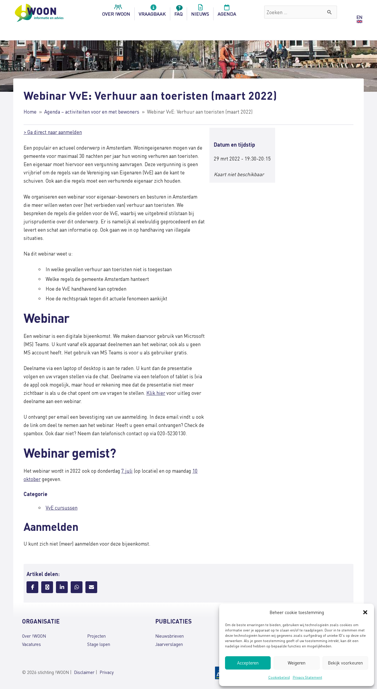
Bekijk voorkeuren (345, 663)
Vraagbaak (152, 14)
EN (359, 17)
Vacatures (31, 644)
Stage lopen (98, 644)
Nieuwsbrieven (169, 636)
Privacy (107, 672)
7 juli (127, 470)
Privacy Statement (307, 677)
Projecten (96, 636)
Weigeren (296, 663)
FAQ (178, 14)
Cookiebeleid (279, 677)
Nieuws (200, 14)
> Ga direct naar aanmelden (53, 132)
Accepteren (248, 663)
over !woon (116, 14)
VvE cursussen (61, 507)
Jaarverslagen (169, 644)
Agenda (227, 14)
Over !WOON (34, 636)
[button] (365, 612)
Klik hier (155, 392)
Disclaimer (84, 672)
